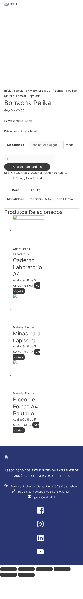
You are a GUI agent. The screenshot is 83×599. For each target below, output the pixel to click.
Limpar (68, 145)
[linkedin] (41, 540)
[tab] (46, 178)
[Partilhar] (26, 569)
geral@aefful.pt (44, 497)
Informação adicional (27, 178)
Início (7, 90)
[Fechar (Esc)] (8, 569)
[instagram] (41, 526)
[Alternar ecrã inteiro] (44, 569)
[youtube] (41, 554)
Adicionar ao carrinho (27, 166)
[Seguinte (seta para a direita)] (26, 575)
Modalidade (15, 145)
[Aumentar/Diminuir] (62, 569)
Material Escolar (41, 90)
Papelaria (20, 90)
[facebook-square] (41, 513)
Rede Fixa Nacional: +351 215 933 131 (44, 491)
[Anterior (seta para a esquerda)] (8, 575)
